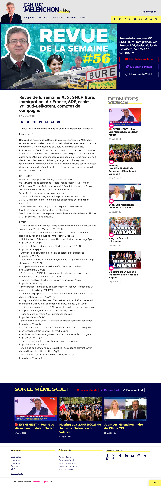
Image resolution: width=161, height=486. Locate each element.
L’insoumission (64, 457)
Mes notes (44, 17)
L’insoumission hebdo (67, 466)
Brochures (71, 17)
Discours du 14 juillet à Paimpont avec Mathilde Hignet (123, 274)
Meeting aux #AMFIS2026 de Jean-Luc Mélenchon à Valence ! (122, 169)
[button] (59, 57)
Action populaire (65, 469)
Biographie (29, 17)
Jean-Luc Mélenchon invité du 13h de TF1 (121, 206)
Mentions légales (40, 481)
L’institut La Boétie (66, 460)
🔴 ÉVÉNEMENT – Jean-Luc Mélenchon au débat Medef (123, 132)
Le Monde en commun (68, 463)
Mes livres (58, 17)
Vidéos (83, 17)
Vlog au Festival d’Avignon (118, 239)
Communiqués (17, 474)
